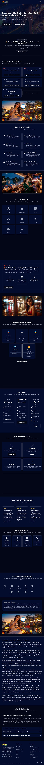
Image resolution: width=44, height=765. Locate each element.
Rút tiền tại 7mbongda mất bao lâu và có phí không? (15, 728)
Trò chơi (17, 757)
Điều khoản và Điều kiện (34, 747)
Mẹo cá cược (18, 755)
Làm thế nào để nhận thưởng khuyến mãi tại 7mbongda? (16, 735)
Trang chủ (18, 746)
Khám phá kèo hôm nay (19, 24)
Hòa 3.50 (32, 85)
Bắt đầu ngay (22, 422)
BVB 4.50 (37, 85)
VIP (17, 752)
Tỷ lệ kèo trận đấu (19, 749)
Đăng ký (31, 752)
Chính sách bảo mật (11, 608)
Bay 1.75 (27, 85)
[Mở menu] (40, 2)
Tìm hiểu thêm (36, 425)
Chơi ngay (8, 209)
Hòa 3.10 (11, 85)
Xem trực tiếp (9, 287)
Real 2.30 (6, 85)
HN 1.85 (6, 75)
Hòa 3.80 (12, 95)
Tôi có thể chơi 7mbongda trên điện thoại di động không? (16, 731)
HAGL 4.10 (17, 75)
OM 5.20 (17, 95)
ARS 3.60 (37, 75)
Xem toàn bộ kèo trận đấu (33, 93)
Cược (17, 754)
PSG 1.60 (6, 95)
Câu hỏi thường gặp (34, 755)
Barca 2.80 (17, 85)
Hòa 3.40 (32, 75)
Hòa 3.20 (11, 75)
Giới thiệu (32, 746)
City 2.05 (27, 75)
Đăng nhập (32, 454)
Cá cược (17, 747)
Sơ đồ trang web (33, 757)
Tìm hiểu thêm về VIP (22, 361)
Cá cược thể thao (19, 751)
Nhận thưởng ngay (22, 51)
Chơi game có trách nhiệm (35, 751)
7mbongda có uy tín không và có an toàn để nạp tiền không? (17, 715)
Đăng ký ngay (7, 24)
